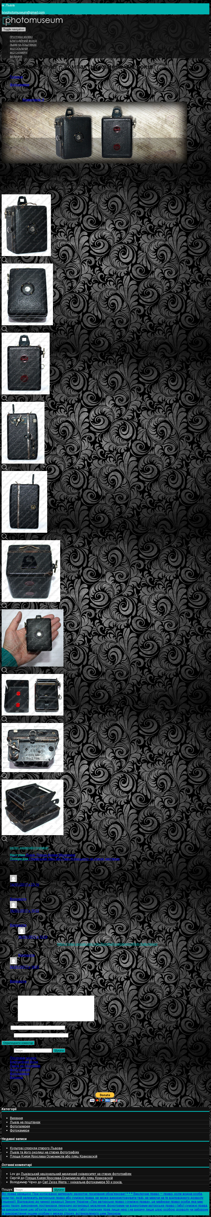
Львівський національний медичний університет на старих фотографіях (76, 1174)
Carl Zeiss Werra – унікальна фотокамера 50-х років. (82, 1182)
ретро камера (20, 848)
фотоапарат (40, 848)
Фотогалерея (19, 48)
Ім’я (6, 1027)
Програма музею (21, 37)
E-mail (7, 1035)
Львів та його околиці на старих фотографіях (44, 1152)
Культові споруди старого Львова (36, 1148)
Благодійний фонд (23, 41)
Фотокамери (18, 52)
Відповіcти (18, 899)
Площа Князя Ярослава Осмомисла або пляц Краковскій (53, 1156)
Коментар (9, 1020)
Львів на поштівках (23, 45)
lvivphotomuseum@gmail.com (23, 12)
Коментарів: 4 (33, 100)
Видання (16, 56)
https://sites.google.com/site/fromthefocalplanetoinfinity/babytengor (107, 944)
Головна (16, 77)
